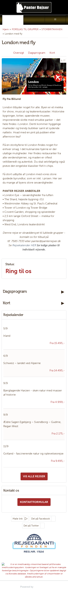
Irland (6, 335)
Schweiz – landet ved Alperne (22, 363)
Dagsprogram (36, 52)
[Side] (12, 20)
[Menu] (55, 20)
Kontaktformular (34, 502)
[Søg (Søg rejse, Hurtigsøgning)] (34, 20)
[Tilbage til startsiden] (34, 7)
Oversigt (18, 52)
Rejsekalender (13, 315)
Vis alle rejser (34, 476)
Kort (52, 52)
